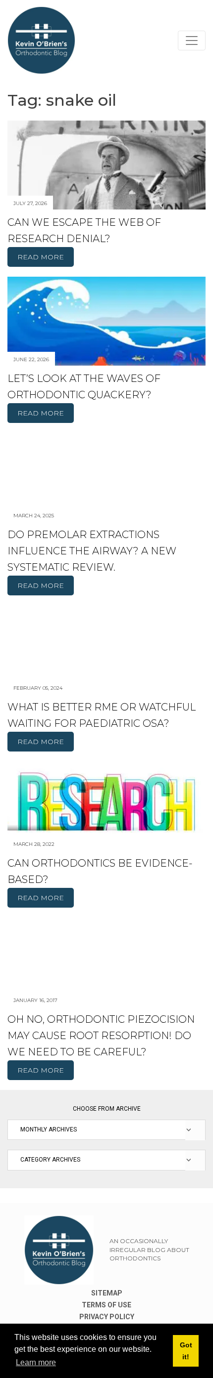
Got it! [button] (186, 1351)
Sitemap (106, 1293)
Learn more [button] (36, 1362)
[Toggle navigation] (192, 40)
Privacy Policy (106, 1317)
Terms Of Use (106, 1305)
